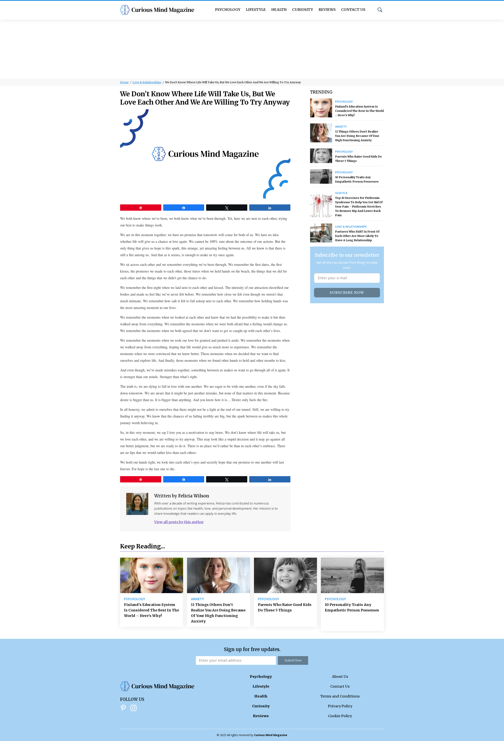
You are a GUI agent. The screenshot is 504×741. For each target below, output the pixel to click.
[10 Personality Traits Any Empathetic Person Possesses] (321, 176)
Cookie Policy (340, 716)
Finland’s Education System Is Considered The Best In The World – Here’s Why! (359, 111)
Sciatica (341, 193)
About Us (340, 676)
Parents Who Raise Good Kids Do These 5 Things (358, 159)
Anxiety (341, 126)
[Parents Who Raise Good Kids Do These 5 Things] (321, 155)
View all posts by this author (179, 522)
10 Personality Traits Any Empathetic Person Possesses (357, 179)
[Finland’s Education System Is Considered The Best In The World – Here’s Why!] (321, 107)
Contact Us (353, 9)
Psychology (227, 9)
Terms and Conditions (340, 696)
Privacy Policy (340, 706)
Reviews (327, 9)
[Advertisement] (252, 49)
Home (124, 82)
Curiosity (302, 9)
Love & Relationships (146, 82)
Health (279, 9)
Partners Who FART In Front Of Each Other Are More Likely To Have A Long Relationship (357, 236)
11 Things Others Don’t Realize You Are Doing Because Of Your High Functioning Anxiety (357, 136)
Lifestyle (256, 9)
